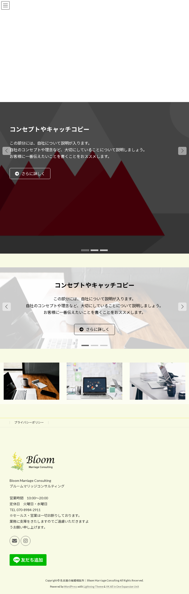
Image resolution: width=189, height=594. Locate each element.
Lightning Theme (93, 586)
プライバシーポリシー (29, 422)
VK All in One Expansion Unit (122, 586)
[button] (94, 234)
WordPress (70, 586)
